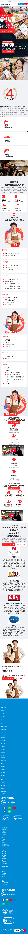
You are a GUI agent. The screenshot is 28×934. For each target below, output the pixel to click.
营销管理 (3, 772)
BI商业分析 (3, 755)
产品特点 (3, 713)
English (5, 1)
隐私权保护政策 (4, 794)
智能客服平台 (4, 760)
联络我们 (3, 788)
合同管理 (3, 752)
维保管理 (3, 769)
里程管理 (3, 758)
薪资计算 (3, 738)
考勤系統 (3, 735)
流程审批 (3, 740)
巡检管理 (3, 775)
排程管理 (3, 749)
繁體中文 (10, 1)
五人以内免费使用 (7, 31)
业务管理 (3, 766)
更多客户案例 (20, 544)
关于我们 (3, 782)
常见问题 (3, 785)
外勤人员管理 (4, 726)
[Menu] (14, 4)
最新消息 (3, 710)
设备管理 (3, 746)
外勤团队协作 (4, 729)
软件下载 (3, 719)
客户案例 (3, 716)
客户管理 (3, 743)
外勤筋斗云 (3, 707)
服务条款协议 (4, 791)
